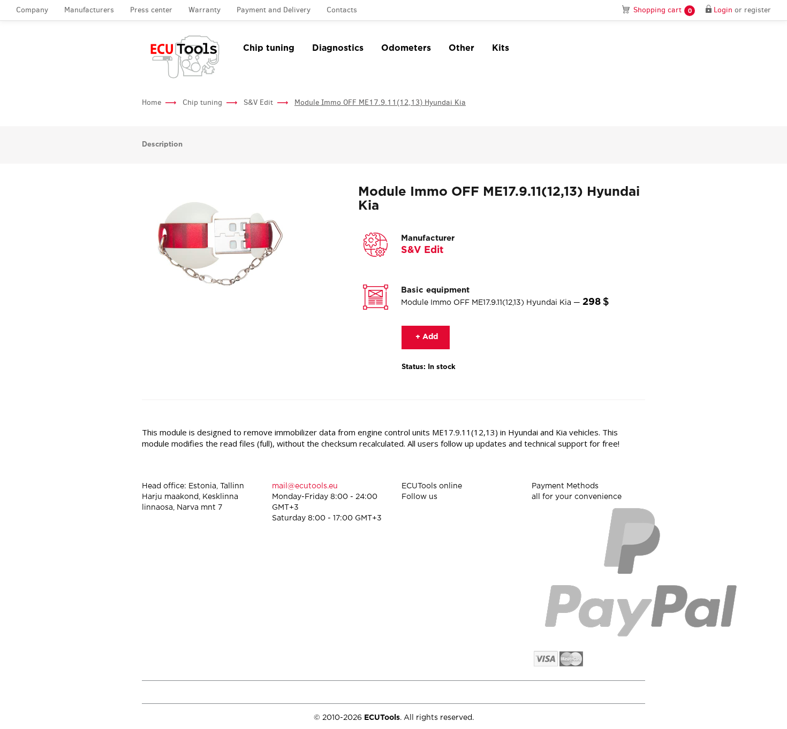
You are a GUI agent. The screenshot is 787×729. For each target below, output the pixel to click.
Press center (151, 10)
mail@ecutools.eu (305, 486)
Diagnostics (338, 48)
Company (32, 10)
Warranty (204, 10)
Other (461, 48)
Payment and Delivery (274, 10)
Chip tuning (268, 48)
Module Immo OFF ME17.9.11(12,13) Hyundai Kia (380, 102)
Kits (500, 48)
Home (151, 102)
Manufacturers (89, 10)
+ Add (425, 337)
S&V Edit (258, 102)
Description (162, 145)
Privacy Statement (554, 691)
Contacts (342, 10)
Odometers (406, 48)
